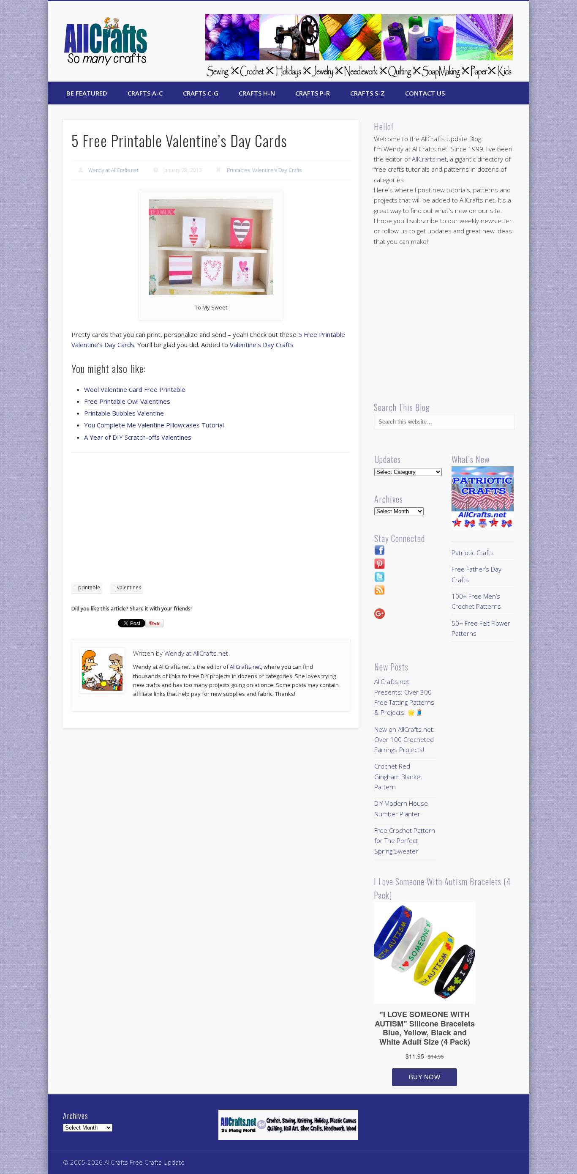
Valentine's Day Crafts (277, 170)
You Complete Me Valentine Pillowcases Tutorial (154, 425)
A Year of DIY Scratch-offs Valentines (137, 437)
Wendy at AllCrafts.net (113, 170)
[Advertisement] (211, 520)
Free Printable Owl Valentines (127, 401)
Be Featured (86, 93)
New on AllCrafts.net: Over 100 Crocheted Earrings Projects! (404, 739)
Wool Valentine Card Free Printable (134, 389)
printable (89, 587)
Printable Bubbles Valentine (124, 413)
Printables (238, 170)
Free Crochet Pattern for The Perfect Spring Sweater (404, 840)
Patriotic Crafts (473, 552)
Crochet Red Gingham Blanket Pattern (398, 776)
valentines (129, 587)
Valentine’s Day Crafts (262, 344)
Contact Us (425, 93)
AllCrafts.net (245, 666)
